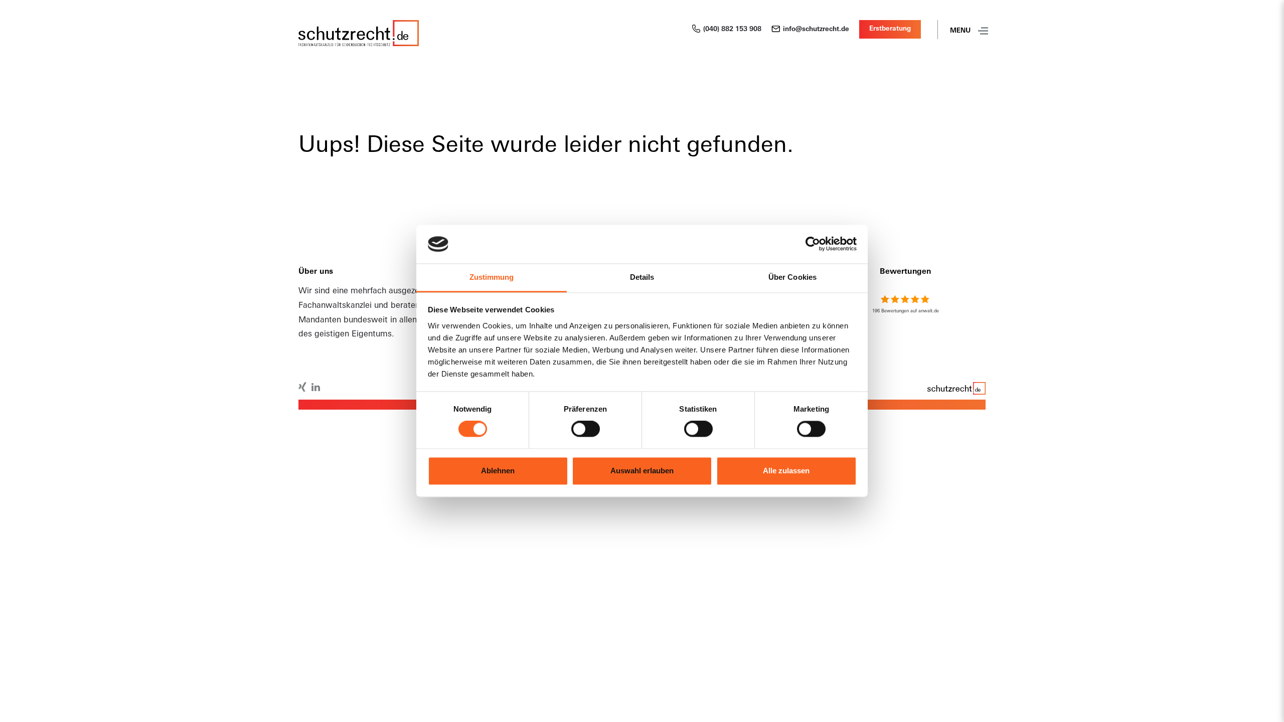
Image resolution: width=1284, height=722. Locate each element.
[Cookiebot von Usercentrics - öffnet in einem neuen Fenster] (813, 244)
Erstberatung (890, 29)
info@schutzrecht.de (816, 29)
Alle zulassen (786, 470)
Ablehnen (498, 470)
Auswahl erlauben (642, 470)
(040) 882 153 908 (732, 29)
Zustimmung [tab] (491, 277)
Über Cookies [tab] (792, 277)
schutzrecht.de (955, 390)
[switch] (585, 429)
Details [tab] (642, 277)
